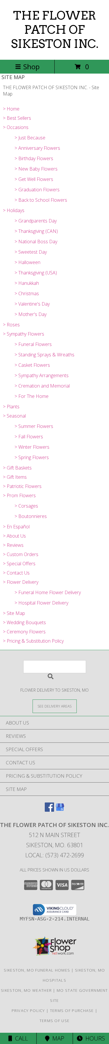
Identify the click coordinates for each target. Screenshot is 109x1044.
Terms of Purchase (72, 1010)
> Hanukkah (27, 283)
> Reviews (13, 545)
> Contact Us (16, 573)
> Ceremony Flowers (24, 631)
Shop (31, 66)
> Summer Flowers (34, 426)
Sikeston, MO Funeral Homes (37, 970)
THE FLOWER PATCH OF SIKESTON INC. (55, 30)
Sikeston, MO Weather (26, 990)
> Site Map (14, 613)
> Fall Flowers (29, 436)
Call (20, 1038)
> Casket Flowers (32, 365)
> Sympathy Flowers (23, 334)
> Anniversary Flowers (37, 148)
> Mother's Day (31, 314)
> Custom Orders (20, 554)
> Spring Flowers (32, 457)
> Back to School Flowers (41, 200)
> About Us (14, 536)
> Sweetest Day (31, 252)
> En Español (16, 526)
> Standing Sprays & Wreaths (44, 354)
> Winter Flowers (32, 447)
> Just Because (30, 137)
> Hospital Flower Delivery (41, 603)
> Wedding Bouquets (24, 622)
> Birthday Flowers (34, 158)
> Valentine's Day (32, 304)
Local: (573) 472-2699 (54, 855)
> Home (11, 109)
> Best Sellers (17, 118)
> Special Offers (19, 563)
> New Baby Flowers (36, 169)
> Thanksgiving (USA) (36, 273)
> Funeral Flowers (33, 344)
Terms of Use (55, 1020)
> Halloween (27, 262)
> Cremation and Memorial (42, 386)
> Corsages (26, 506)
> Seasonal (14, 416)
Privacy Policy (28, 1010)
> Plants (11, 406)
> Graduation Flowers (37, 189)
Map (56, 1038)
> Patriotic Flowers (22, 486)
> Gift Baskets (17, 468)
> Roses (11, 324)
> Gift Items (15, 477)
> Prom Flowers (19, 495)
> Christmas (27, 293)
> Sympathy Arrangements (42, 375)
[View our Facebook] (49, 810)
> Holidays (13, 210)
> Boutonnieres (31, 516)
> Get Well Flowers (34, 179)
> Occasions (15, 127)
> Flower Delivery (20, 582)
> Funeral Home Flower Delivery (48, 592)
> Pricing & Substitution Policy (33, 641)
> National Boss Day (36, 241)
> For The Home (32, 396)
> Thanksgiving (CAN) (36, 231)
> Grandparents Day (36, 221)
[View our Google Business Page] (60, 810)
